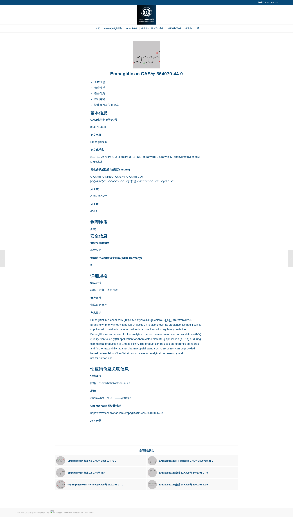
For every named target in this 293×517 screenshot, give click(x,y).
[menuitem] (98, 28)
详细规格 (99, 99)
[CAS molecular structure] (146, 54)
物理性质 (99, 87)
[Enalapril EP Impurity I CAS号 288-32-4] (290, 258)
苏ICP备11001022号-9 (85, 512)
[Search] (197, 28)
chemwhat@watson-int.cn (114, 383)
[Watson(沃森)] (146, 15)
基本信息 (99, 82)
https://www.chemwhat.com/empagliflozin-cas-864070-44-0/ (126, 413)
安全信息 (99, 93)
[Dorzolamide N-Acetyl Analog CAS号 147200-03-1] (2, 258)
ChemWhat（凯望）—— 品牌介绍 (111, 398)
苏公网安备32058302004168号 (65, 512)
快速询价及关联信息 (106, 104)
